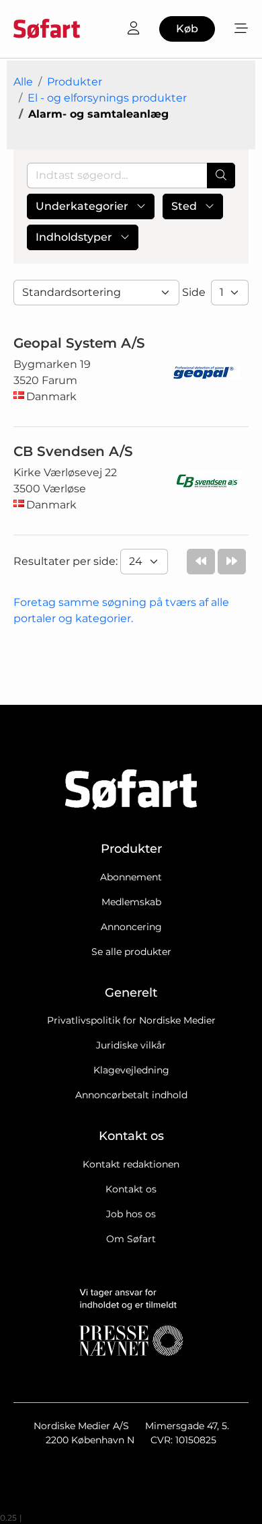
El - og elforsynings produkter (107, 97)
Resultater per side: (66, 561)
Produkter (74, 81)
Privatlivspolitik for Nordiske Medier (131, 1020)
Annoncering (131, 927)
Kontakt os (131, 1189)
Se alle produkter (131, 952)
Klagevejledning (131, 1070)
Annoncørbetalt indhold (131, 1095)
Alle (23, 81)
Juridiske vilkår (131, 1045)
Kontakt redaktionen (131, 1164)
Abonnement (131, 877)
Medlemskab (131, 902)
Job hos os (131, 1214)
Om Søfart (131, 1239)
